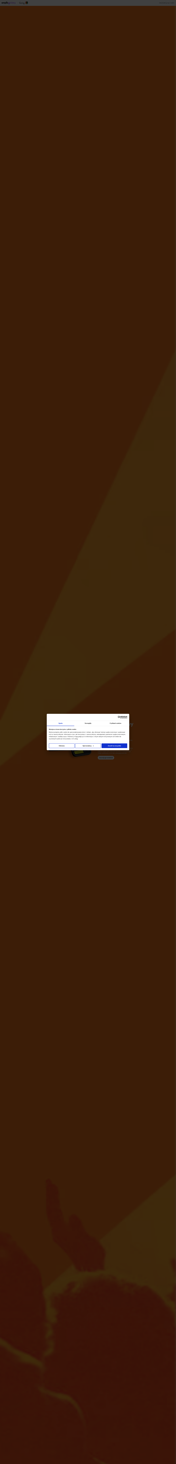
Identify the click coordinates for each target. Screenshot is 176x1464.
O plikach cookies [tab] (115, 723)
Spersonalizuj (87, 745)
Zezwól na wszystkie (114, 745)
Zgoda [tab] (60, 723)
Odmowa (62, 745)
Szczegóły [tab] (88, 723)
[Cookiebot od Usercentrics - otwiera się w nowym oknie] (119, 717)
